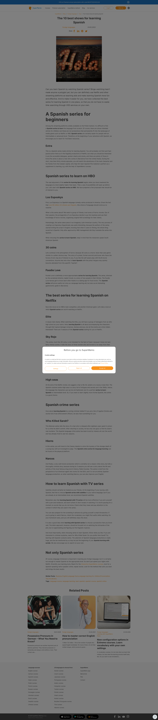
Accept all (102, 368)
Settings (55, 368)
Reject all (79, 368)
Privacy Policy (104, 363)
